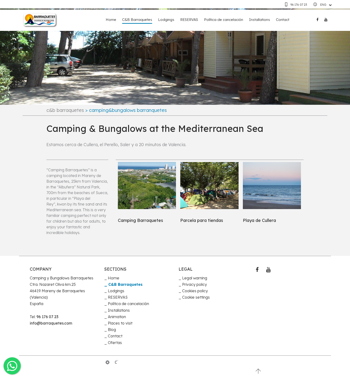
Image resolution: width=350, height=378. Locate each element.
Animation (117, 316)
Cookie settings (196, 297)
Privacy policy (194, 284)
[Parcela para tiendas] (209, 185)
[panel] (107, 362)
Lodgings (166, 19)
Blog (112, 329)
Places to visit (120, 323)
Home (111, 19)
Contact (282, 19)
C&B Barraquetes (137, 19)
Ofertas (115, 342)
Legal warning (194, 278)
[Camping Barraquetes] (147, 185)
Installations (259, 19)
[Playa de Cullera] (272, 185)
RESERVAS (189, 19)
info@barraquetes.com (51, 323)
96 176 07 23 (298, 4)
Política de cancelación (223, 19)
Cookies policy (195, 290)
